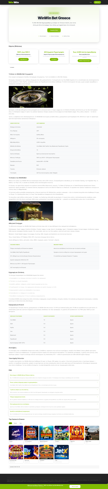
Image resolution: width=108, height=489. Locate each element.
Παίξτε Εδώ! (75, 486)
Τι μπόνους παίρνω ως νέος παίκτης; (19, 389)
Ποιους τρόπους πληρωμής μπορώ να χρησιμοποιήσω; (23, 382)
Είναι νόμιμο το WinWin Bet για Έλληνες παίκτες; (22, 375)
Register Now (54, 30)
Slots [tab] (21, 423)
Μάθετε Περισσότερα (84, 60)
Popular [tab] (15, 423)
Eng (91, 2)
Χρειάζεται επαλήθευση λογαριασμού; (20, 411)
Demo (16, 434)
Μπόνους (97, 2)
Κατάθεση (54, 59)
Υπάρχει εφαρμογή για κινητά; (17, 396)
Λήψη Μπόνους (23, 59)
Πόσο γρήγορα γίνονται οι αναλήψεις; (19, 404)
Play (16, 431)
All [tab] (10, 423)
